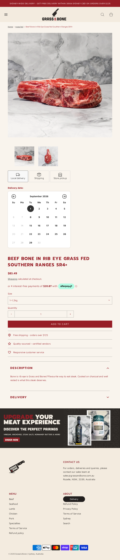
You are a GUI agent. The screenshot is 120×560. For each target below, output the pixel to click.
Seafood (13, 504)
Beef (11, 499)
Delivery (74, 499)
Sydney (67, 518)
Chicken (13, 513)
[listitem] (18, 176)
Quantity (12, 308)
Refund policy (16, 533)
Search (66, 523)
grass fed (19, 27)
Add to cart (60, 324)
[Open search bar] (102, 14)
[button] (24, 156)
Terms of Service (18, 528)
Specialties (14, 523)
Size (10, 293)
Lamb (12, 508)
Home (10, 27)
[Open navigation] (6, 14)
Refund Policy (70, 504)
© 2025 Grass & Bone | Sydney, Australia (25, 554)
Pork (11, 518)
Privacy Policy (70, 508)
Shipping (12, 279)
